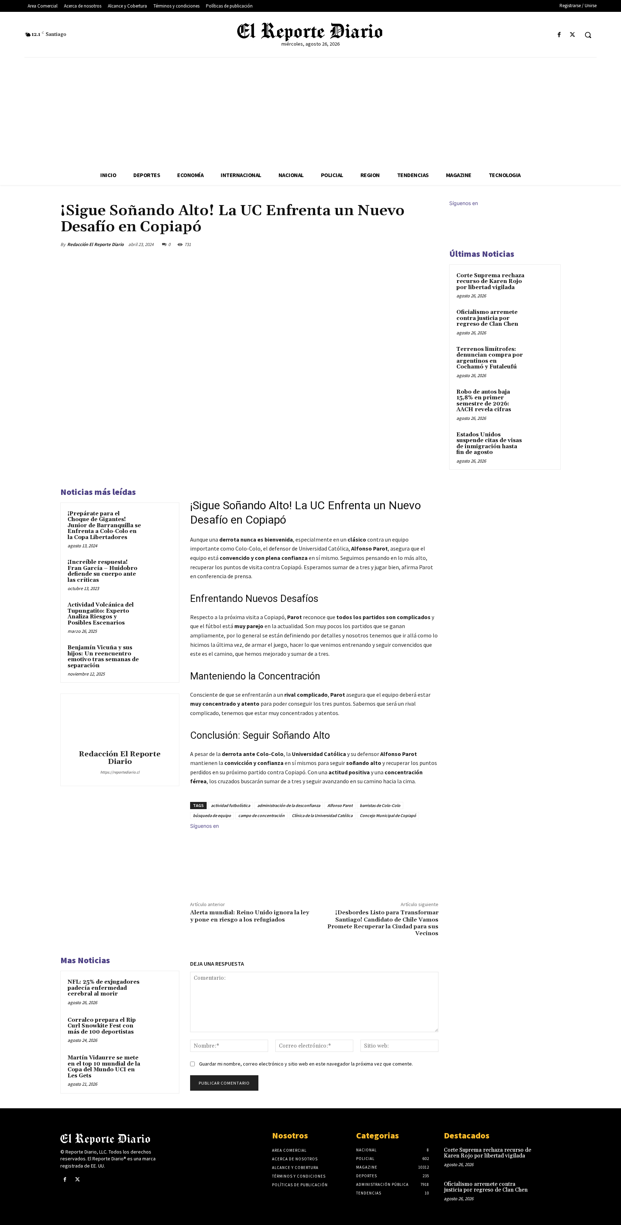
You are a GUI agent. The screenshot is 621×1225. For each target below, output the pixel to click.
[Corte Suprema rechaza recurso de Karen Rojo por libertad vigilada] (540, 284)
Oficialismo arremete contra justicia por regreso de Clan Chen (487, 318)
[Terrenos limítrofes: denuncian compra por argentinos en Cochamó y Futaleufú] (540, 357)
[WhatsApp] (414, 244)
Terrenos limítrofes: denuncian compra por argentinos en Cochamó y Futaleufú (489, 358)
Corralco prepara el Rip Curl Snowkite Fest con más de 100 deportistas (102, 1026)
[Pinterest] (397, 244)
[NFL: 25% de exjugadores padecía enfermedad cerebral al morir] (158, 991)
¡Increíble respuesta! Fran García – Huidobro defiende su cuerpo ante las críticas (102, 571)
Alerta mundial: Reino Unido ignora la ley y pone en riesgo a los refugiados (249, 916)
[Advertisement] (310, 111)
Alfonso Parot (340, 805)
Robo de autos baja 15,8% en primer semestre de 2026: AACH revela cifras (483, 401)
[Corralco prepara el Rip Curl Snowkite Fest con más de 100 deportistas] (158, 1029)
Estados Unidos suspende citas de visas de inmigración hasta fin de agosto (489, 443)
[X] (573, 35)
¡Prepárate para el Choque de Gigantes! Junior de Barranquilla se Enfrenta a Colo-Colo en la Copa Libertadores (104, 525)
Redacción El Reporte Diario (95, 244)
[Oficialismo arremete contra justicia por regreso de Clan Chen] (540, 320)
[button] (588, 34)
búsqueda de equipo (212, 815)
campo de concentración (261, 815)
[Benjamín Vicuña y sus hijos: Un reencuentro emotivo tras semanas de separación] (158, 657)
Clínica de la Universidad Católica (322, 815)
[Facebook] (559, 35)
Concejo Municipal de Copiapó (388, 815)
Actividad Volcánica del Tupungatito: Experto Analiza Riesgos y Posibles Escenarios (101, 614)
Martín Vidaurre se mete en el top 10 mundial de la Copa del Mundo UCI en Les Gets (104, 1066)
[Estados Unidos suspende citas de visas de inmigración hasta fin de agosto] (540, 443)
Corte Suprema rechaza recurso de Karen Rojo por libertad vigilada (490, 281)
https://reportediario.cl (119, 772)
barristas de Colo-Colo (380, 805)
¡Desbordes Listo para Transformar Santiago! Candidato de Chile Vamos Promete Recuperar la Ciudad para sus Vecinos (382, 923)
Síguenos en (204, 826)
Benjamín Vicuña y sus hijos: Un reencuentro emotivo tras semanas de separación (103, 656)
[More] (430, 244)
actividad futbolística (230, 805)
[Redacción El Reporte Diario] (119, 722)
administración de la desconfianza (288, 805)
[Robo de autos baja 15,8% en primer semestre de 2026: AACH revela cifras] (540, 400)
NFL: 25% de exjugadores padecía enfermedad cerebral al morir (103, 988)
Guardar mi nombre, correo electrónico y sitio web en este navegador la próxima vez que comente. (306, 1064)
